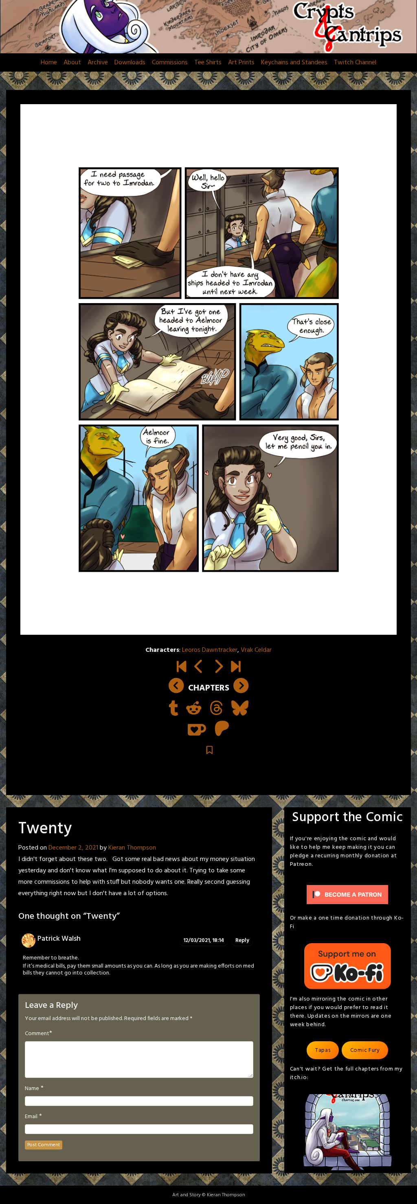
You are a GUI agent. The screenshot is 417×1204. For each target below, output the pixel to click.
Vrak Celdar (256, 650)
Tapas (323, 1050)
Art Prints (241, 62)
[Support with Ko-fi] (197, 729)
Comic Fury (365, 1050)
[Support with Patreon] (222, 729)
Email (31, 1117)
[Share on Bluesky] (239, 709)
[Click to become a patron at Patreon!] (347, 894)
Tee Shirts (208, 62)
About (72, 62)
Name (32, 1089)
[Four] (235, 667)
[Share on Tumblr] (173, 709)
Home (49, 62)
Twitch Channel (355, 62)
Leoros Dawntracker (209, 650)
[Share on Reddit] (194, 709)
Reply (242, 940)
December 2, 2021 (73, 848)
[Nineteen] (199, 667)
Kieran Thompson (132, 848)
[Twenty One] (218, 667)
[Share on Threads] (216, 709)
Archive (98, 62)
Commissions (170, 62)
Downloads (129, 62)
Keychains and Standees (294, 62)
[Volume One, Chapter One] (181, 667)
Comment (37, 1034)
